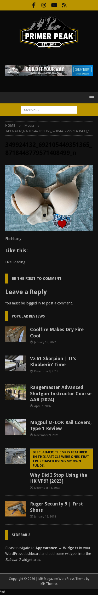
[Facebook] (33, 5)
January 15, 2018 (45, 516)
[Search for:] (49, 109)
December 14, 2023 (47, 488)
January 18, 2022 (45, 342)
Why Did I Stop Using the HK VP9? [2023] (59, 467)
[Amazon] (64, 5)
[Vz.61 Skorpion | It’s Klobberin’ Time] (15, 363)
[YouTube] (54, 5)
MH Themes (49, 584)
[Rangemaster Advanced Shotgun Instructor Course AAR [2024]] (15, 392)
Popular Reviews (28, 316)
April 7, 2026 (42, 406)
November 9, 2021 (46, 435)
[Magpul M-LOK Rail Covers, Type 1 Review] (15, 427)
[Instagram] (44, 5)
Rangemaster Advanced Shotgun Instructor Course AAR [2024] (60, 393)
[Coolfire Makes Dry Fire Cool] (15, 334)
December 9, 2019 (46, 371)
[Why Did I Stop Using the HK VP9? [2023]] (15, 456)
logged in (33, 303)
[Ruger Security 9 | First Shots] (15, 508)
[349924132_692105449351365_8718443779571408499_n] (49, 228)
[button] (91, 97)
